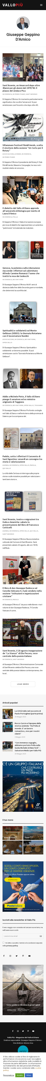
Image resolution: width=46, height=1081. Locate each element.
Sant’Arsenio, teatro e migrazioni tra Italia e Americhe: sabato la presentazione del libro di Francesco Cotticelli (21, 523)
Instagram (10, 955)
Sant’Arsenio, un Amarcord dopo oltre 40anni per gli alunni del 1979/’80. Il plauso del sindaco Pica (21, 88)
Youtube (29, 955)
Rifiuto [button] (28, 1075)
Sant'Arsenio (31, 94)
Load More (23, 684)
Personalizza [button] (8, 1075)
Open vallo (7, 342)
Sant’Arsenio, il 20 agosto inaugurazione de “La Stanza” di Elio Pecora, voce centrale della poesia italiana (22, 653)
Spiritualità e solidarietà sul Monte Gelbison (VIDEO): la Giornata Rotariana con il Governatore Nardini (22, 333)
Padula (33, 465)
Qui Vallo (7, 468)
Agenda (6, 465)
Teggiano (38, 405)
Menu (41, 5)
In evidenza (7, 94)
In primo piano (19, 94)
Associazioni (8, 154)
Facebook (3, 955)
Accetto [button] (20, 1075)
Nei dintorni (18, 279)
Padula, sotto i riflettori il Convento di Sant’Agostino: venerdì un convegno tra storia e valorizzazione (22, 459)
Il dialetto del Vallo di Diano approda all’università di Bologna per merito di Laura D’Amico (21, 211)
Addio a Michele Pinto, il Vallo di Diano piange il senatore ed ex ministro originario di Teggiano (21, 399)
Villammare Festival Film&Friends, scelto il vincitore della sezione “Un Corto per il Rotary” (23, 148)
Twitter (16, 955)
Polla (15, 217)
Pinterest (23, 955)
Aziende (18, 154)
